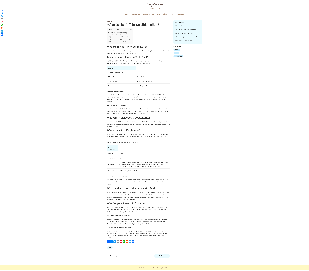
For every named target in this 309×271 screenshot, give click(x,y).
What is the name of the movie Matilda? (120, 40)
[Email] (1, 19)
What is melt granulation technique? (186, 37)
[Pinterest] (1, 22)
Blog (158, 14)
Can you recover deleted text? (184, 33)
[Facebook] (1, 9)
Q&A (171, 14)
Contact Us (180, 14)
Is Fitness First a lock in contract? (185, 26)
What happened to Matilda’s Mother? (119, 42)
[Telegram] (1, 31)
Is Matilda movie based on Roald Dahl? (120, 34)
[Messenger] (1, 12)
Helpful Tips (136, 14)
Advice (165, 14)
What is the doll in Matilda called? (118, 32)
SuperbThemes (166, 268)
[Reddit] (1, 28)
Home (127, 14)
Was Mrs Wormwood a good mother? (119, 36)
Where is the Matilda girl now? (117, 38)
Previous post (114, 256)
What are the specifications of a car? (186, 29)
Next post (162, 256)
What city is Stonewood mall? (184, 40)
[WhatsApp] (1, 25)
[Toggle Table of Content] (130, 29)
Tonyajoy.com (154, 4)
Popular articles (148, 14)
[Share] (1, 34)
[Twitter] (1, 16)
